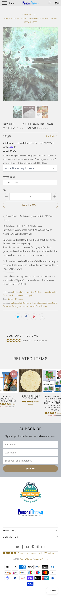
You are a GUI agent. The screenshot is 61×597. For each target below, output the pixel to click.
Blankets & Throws (22, 292)
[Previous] (6, 64)
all (13, 292)
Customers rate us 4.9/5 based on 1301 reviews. (36, 553)
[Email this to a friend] (42, 316)
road (33, 306)
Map (20, 306)
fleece (49, 302)
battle (13, 302)
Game (54, 302)
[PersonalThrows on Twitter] (17, 547)
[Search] (50, 3)
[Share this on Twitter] (18, 316)
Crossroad (42, 302)
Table (38, 306)
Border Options (9, 151)
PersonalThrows (26, 559)
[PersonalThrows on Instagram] (38, 547)
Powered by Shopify (40, 559)
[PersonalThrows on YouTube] (28, 547)
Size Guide (50, 136)
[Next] (55, 64)
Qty (4, 190)
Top (42, 306)
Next (35, 14)
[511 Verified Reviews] (30, 504)
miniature (26, 306)
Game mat (7, 306)
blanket (19, 302)
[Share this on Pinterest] (34, 316)
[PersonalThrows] (30, 3)
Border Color (9, 177)
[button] (27, 401)
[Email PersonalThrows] (43, 547)
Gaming (15, 306)
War (45, 306)
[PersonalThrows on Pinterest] (33, 547)
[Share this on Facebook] (26, 316)
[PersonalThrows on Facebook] (22, 547)
